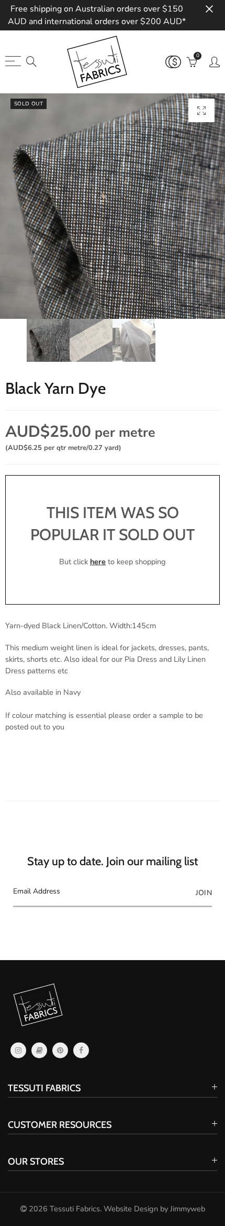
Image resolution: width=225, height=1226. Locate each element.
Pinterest (60, 1050)
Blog (39, 1050)
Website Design (131, 1208)
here (98, 561)
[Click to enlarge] (201, 110)
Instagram (18, 1050)
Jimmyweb (187, 1208)
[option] (112, 206)
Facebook (81, 1050)
